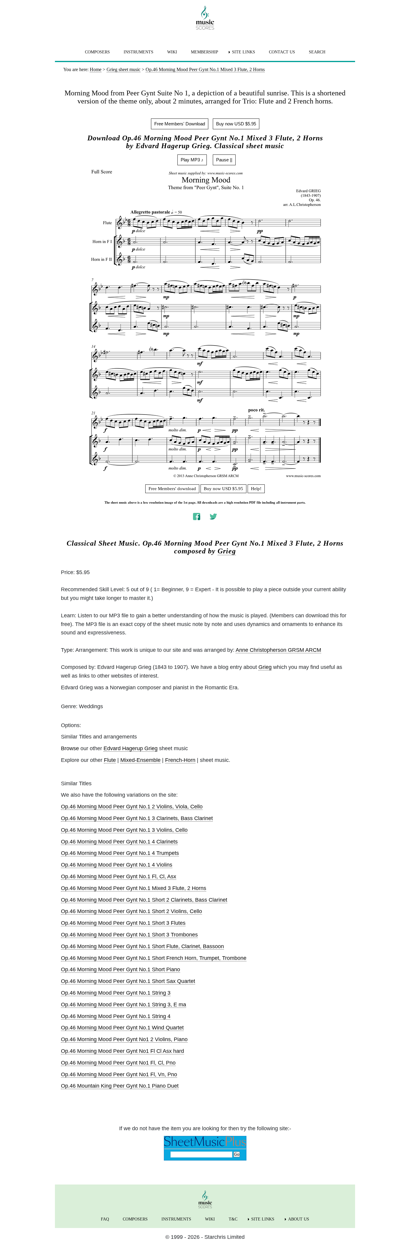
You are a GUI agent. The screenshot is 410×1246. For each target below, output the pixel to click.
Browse (70, 748)
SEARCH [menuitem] (317, 52)
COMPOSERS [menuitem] (97, 52)
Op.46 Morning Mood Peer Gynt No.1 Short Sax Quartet (128, 981)
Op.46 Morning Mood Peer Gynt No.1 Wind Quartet (122, 1028)
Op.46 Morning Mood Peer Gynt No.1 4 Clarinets (119, 842)
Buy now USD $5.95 (236, 123)
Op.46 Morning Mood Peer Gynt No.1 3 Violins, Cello (124, 830)
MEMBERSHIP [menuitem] (204, 52)
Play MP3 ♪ (192, 159)
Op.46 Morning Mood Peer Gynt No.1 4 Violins (116, 865)
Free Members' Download (179, 123)
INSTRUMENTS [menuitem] (138, 52)
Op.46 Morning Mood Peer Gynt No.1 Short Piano (120, 969)
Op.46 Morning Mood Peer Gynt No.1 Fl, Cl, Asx (118, 876)
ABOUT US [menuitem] (298, 1219)
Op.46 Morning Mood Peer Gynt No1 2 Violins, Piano (124, 1039)
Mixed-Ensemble (140, 760)
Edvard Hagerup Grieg (131, 748)
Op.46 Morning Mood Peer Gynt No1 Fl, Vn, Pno (119, 1074)
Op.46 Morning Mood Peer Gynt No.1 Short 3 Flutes (123, 923)
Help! (256, 488)
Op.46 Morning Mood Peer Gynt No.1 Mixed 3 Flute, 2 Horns (133, 888)
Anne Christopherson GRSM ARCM (278, 650)
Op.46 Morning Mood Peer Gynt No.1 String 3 (115, 993)
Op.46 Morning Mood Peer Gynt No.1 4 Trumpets (120, 853)
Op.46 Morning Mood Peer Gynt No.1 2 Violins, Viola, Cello (132, 807)
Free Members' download (172, 488)
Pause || (224, 159)
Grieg (227, 551)
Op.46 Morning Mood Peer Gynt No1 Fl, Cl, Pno (118, 1063)
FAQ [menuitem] (105, 1219)
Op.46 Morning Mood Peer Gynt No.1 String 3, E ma (123, 1005)
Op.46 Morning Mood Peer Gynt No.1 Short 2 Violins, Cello (131, 911)
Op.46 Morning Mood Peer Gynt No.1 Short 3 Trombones (129, 935)
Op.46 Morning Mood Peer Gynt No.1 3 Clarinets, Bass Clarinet (137, 818)
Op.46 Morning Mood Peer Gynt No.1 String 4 (115, 1016)
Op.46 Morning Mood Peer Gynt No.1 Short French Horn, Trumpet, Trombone (153, 958)
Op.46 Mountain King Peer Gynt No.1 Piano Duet (120, 1086)
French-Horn (180, 760)
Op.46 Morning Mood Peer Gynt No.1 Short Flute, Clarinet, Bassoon (142, 946)
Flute (110, 760)
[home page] (205, 18)
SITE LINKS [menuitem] (243, 52)
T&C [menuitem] (233, 1219)
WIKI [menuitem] (172, 52)
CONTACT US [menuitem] (282, 52)
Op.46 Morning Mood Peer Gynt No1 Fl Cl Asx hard (122, 1051)
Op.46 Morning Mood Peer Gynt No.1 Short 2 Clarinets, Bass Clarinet (144, 900)
